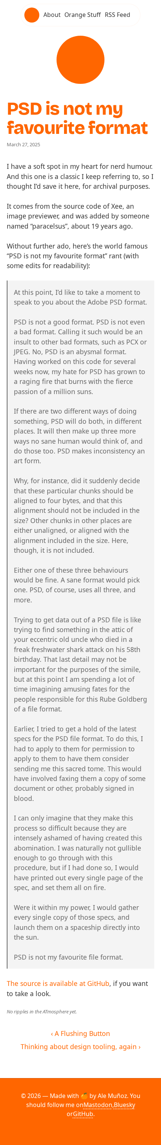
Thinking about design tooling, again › (80, 1046)
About (52, 15)
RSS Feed (117, 15)
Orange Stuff (82, 15)
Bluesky (124, 1105)
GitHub (83, 1114)
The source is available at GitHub (58, 983)
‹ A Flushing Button (80, 1033)
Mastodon (97, 1105)
